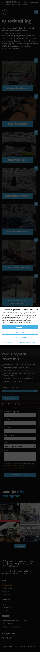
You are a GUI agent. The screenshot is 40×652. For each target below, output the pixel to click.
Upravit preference (20, 338)
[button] (37, 310)
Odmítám (20, 332)
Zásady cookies (9, 342)
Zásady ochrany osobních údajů (25, 342)
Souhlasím (20, 327)
